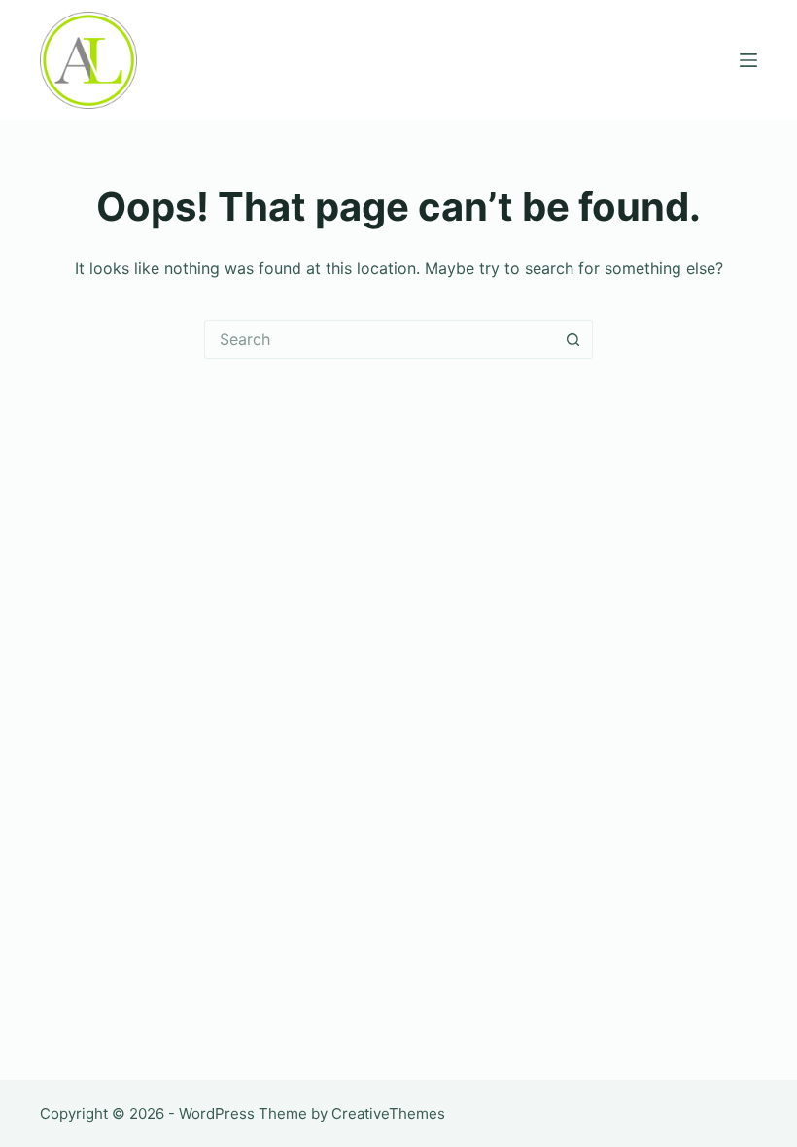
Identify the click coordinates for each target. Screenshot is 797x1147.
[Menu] (748, 60)
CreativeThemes (388, 1113)
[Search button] (573, 339)
